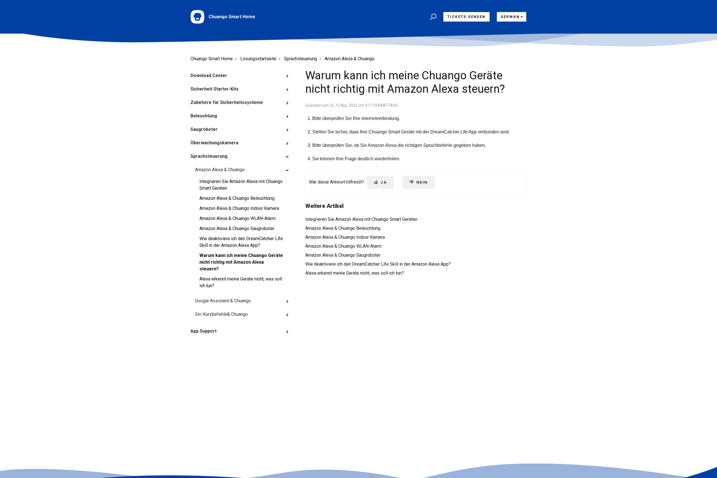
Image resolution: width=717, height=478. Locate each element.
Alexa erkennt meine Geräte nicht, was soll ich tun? (240, 282)
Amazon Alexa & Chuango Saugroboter (236, 228)
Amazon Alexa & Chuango (349, 58)
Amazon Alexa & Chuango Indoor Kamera (239, 208)
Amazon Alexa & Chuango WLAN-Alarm (237, 218)
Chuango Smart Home (211, 58)
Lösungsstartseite (258, 58)
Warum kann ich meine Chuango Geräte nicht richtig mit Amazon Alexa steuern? (241, 262)
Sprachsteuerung (300, 58)
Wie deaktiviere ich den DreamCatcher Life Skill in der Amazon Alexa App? (241, 242)
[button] (432, 16)
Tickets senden (466, 17)
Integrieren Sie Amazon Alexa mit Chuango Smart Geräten (241, 185)
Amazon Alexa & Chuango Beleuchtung (236, 198)
